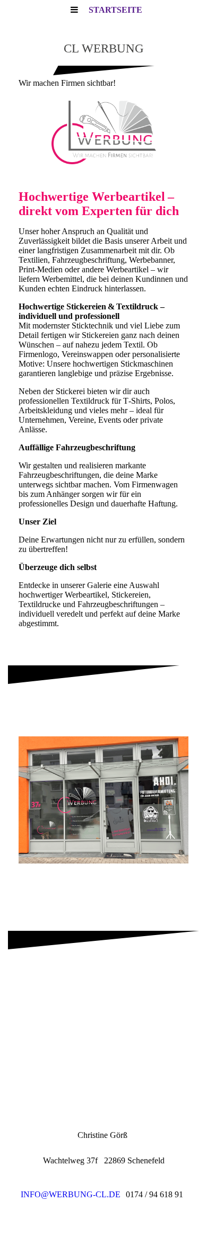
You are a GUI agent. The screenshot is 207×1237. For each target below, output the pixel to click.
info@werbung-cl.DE (70, 1194)
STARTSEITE (115, 9)
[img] (103, 132)
